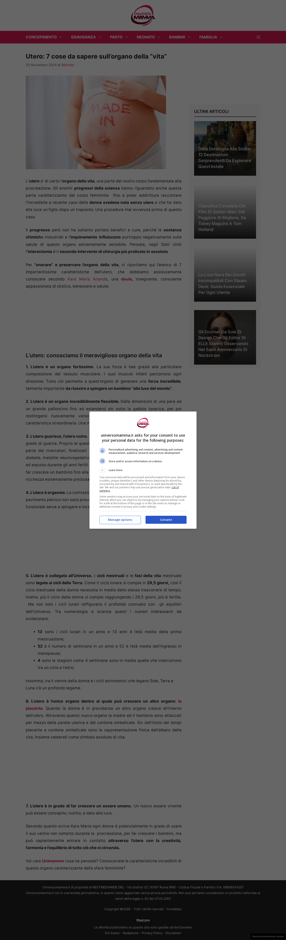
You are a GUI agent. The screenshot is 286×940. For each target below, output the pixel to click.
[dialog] (143, 470)
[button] (143, 470)
